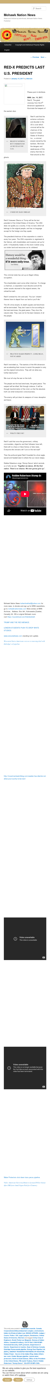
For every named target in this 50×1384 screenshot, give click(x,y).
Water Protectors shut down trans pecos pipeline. (22, 1177)
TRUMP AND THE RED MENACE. (17, 622)
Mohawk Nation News (19, 15)
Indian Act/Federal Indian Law (14, 1333)
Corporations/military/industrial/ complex (19, 1331)
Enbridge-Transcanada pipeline (15, 1349)
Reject (18, 1380)
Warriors (21, 1338)
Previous (35, 57)
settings (22, 1375)
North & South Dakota (20, 1358)
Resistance (34, 1335)
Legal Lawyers (24, 1335)
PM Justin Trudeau (25, 1361)
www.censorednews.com (13, 636)
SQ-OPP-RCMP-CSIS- (32, 1363)
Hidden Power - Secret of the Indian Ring (18, 1354)
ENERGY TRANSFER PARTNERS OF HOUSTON (27, 1351)
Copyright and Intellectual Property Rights (29, 45)
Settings (29, 1380)
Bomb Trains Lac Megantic (21, 1340)
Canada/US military (17, 1342)
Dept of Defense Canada (36, 1347)
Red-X (35, 1361)
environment (39, 1331)
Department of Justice (18, 1347)
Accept (7, 1380)
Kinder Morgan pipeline (20, 1356)
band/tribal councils (28, 1328)
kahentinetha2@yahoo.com (30, 603)
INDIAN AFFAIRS (32, 1333)
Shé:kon (29, 78)
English (7, 50)
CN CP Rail (28, 1342)
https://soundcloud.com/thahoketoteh (21, 617)
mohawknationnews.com (17, 608)
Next (43, 57)
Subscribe (7, 45)
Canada (39, 1328)
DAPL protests (24, 1344)
